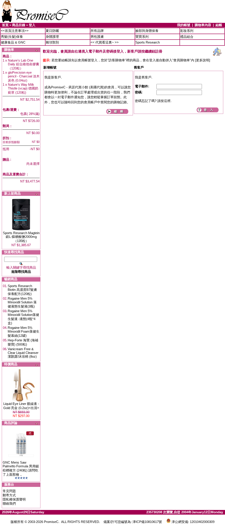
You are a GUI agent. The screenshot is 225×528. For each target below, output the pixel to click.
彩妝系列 (186, 31)
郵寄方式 (9, 495)
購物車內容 (203, 25)
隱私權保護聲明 (14, 499)
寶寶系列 (142, 36)
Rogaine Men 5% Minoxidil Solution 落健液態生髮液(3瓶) (22, 302)
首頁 (5, 25)
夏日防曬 (52, 31)
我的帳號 (183, 25)
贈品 (6, 159)
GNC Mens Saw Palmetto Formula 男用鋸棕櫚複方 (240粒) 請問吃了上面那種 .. (21, 468)
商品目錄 (18, 25)
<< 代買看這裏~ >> (105, 42)
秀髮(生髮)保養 (12, 36)
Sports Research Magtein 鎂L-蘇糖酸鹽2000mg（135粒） (21, 237)
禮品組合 (186, 36)
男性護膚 (97, 36)
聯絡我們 (9, 503)
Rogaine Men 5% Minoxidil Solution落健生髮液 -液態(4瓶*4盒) (23, 317)
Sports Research (147, 42)
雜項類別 (52, 42)
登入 (32, 25)
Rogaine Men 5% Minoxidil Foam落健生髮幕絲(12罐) (23, 331)
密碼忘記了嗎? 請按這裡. (153, 101)
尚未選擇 (33, 164)
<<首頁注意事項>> (15, 31)
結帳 (219, 25)
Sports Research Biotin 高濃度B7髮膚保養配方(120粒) (22, 290)
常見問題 (9, 491)
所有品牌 (97, 31)
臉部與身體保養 (146, 31)
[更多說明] (202, 60)
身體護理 (52, 36)
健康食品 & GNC (13, 42)
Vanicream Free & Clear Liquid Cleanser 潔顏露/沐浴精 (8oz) (23, 352)
